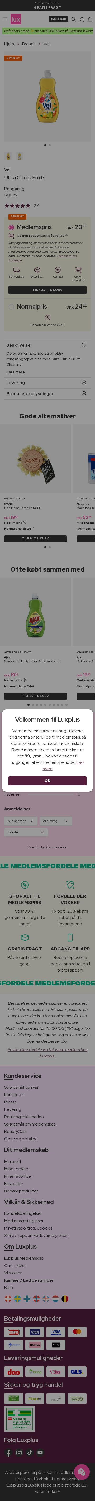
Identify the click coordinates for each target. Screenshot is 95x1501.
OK (48, 780)
